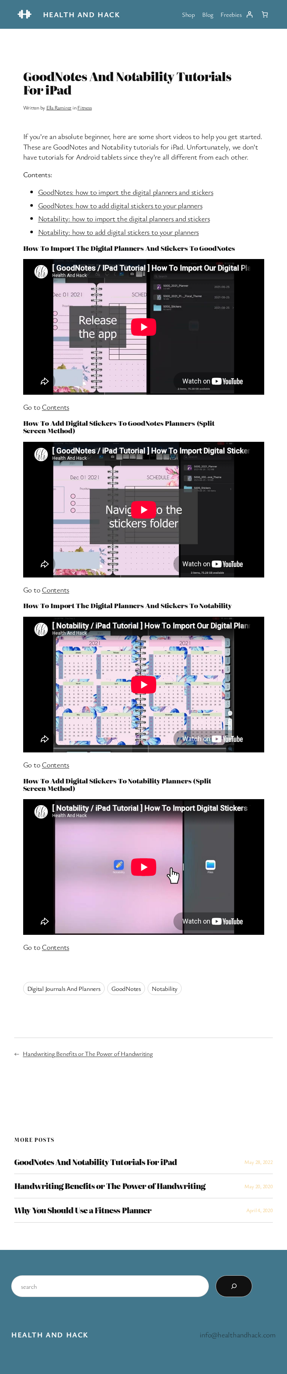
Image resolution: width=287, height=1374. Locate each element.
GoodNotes (126, 988)
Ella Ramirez (58, 107)
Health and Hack (81, 14)
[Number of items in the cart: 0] (265, 14)
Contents (55, 407)
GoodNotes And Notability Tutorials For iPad (95, 1162)
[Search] (234, 1286)
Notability (165, 988)
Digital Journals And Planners (64, 988)
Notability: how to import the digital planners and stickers (124, 218)
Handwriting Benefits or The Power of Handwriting (87, 1053)
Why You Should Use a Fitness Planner (82, 1210)
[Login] (249, 14)
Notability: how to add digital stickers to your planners (118, 232)
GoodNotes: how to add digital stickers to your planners (120, 205)
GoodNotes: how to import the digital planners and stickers (125, 192)
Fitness (84, 107)
